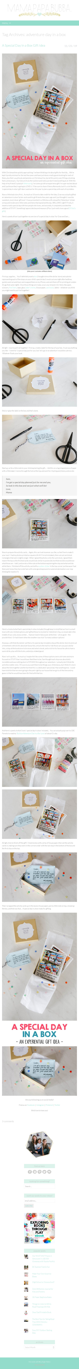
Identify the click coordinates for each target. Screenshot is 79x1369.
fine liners (13, 288)
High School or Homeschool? (43, 1282)
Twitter (57, 1105)
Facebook (31, 1105)
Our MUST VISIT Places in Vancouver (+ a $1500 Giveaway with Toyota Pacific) (43, 1258)
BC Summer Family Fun (41, 1267)
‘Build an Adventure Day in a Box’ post (30, 733)
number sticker (44, 566)
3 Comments (8, 1121)
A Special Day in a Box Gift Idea (23, 45)
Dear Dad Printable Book (41, 1312)
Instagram (40, 1105)
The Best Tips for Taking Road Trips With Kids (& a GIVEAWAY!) (43, 1322)
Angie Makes (46, 1362)
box (35, 276)
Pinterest (49, 1105)
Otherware (27, 183)
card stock (50, 288)
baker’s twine (30, 288)
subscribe (29, 1206)
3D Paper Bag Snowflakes (42, 1297)
